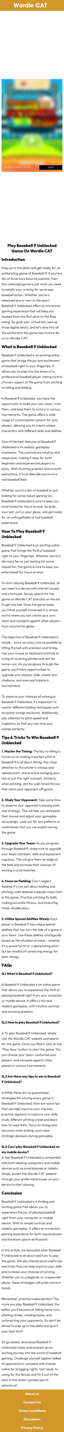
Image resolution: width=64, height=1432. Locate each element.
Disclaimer (32, 1419)
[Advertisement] (32, 44)
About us (32, 1394)
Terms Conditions (32, 1411)
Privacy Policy (32, 1428)
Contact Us (32, 1402)
